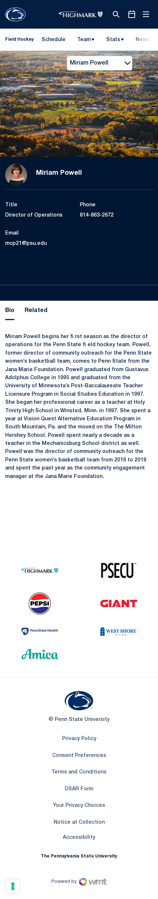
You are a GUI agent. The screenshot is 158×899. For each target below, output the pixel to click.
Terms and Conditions (79, 772)
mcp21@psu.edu (26, 243)
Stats (113, 39)
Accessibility (79, 837)
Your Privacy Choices (79, 805)
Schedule (53, 39)
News (143, 39)
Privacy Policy (79, 738)
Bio (9, 310)
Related (36, 310)
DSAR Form (79, 789)
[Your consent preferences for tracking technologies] (13, 886)
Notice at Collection (79, 822)
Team (84, 39)
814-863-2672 (97, 215)
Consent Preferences (79, 755)
